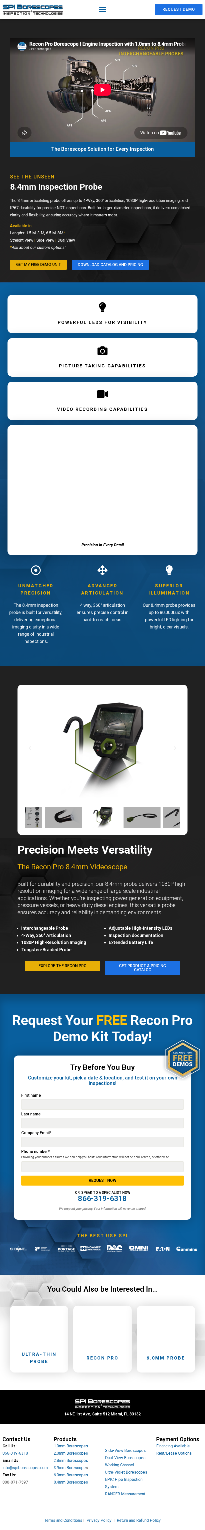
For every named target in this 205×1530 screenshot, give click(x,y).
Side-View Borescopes (125, 1450)
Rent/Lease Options (174, 1453)
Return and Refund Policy (139, 1520)
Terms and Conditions (63, 1520)
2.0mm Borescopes (71, 1453)
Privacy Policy (99, 1520)
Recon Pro (102, 1358)
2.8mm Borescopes (71, 1460)
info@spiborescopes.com (25, 1467)
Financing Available (173, 1446)
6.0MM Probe (165, 1358)
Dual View (66, 240)
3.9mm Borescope (70, 1467)
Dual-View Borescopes (125, 1457)
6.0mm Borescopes (71, 1475)
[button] (30, 748)
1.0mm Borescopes (71, 1446)
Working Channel (119, 1465)
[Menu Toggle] (103, 9)
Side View (45, 240)
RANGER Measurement (125, 1494)
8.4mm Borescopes (71, 1482)
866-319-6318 (15, 1453)
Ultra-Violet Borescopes (126, 1472)
